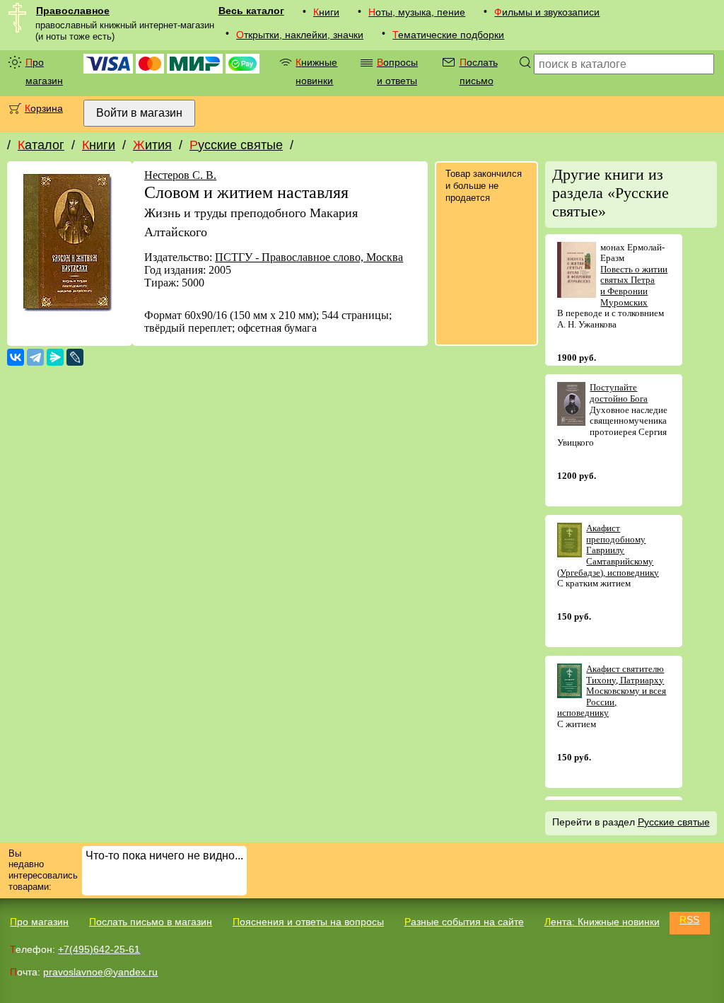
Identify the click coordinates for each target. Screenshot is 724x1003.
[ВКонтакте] (15, 357)
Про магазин (44, 71)
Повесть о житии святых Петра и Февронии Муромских (633, 286)
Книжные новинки (316, 71)
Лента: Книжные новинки (602, 921)
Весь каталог (251, 10)
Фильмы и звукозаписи (547, 12)
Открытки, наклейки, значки (299, 34)
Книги (326, 12)
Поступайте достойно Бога (619, 393)
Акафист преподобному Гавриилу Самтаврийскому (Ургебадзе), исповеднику (608, 550)
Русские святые (236, 145)
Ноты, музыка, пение (416, 12)
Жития (152, 145)
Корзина (44, 108)
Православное (73, 10)
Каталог (41, 145)
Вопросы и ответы (397, 71)
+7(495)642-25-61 (99, 949)
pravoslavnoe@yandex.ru (100, 972)
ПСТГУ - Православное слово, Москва (309, 257)
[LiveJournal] (74, 357)
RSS (689, 919)
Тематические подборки (448, 34)
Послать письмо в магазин (150, 921)
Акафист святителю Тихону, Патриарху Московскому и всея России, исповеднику (612, 690)
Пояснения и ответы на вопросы (308, 921)
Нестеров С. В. (180, 175)
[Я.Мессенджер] (55, 357)
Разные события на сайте (464, 921)
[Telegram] (35, 357)
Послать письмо (479, 71)
